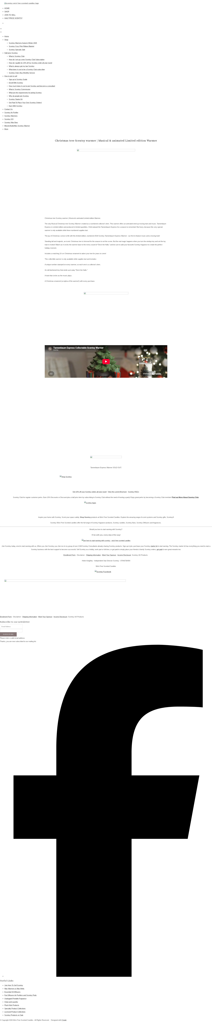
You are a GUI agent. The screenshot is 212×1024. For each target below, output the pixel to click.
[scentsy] (106, 507)
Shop (6, 40)
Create (64, 1020)
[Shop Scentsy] (106, 481)
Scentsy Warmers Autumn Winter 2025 (23, 43)
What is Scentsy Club (16, 56)
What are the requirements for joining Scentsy (25, 93)
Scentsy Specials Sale (17, 50)
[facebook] (108, 976)
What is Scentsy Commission (19, 89)
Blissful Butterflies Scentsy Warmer (17, 126)
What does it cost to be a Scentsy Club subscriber (27, 69)
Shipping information (93, 555)
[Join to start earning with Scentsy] (106, 541)
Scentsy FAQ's (133, 492)
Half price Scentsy (11, 53)
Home (6, 36)
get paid (159, 549)
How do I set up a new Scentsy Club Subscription (26, 59)
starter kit (154, 546)
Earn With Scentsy (15, 106)
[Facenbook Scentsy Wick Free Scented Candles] (106, 573)
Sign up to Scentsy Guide (18, 79)
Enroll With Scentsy (16, 83)
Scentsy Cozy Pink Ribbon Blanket (21, 46)
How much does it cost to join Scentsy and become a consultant (32, 86)
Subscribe (8, 634)
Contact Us (8, 109)
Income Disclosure (124, 555)
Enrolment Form (6, 617)
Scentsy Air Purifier (11, 112)
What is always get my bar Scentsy (21, 66)
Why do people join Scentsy (19, 96)
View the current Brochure (117, 492)
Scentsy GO (8, 119)
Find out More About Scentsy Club (185, 497)
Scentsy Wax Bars (11, 122)
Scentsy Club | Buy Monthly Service (22, 73)
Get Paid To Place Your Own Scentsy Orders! (25, 103)
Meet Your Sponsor (109, 555)
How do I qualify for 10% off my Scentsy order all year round (30, 63)
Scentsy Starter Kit (15, 99)
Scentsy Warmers (10, 116)
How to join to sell (10, 76)
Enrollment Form (69, 555)
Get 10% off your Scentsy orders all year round (89, 492)
